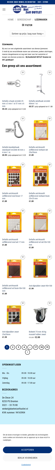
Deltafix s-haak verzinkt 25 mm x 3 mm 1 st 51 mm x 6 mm (13, 103)
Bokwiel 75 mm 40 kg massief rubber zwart (37, 333)
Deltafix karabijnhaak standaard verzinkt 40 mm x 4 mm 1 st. (13, 149)
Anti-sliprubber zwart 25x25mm (10, 333)
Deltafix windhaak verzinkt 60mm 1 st (39, 102)
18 (41, 347)
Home (11, 19)
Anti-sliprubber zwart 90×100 (40, 286)
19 (47, 347)
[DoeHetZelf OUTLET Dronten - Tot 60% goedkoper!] (27, 9)
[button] (4, 9)
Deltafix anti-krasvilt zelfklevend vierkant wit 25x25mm (38, 149)
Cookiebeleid (26, 465)
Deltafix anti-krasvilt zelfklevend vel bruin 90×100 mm (13, 288)
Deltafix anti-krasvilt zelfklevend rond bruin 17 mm (12, 196)
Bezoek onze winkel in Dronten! (21, 2)
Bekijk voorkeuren (27, 458)
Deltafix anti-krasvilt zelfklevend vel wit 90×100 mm (39, 242)
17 (35, 347)
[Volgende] (27, 352)
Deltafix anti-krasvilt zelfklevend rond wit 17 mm (13, 240)
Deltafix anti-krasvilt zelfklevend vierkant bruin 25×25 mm (39, 196)
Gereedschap (24, 19)
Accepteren (27, 450)
